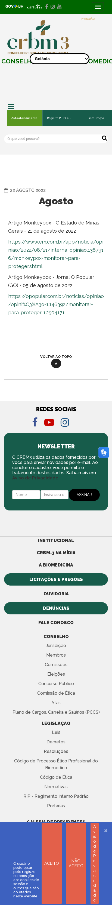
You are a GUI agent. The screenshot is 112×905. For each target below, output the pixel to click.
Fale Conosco (56, 622)
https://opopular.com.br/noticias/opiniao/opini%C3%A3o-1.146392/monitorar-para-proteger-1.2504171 (56, 304)
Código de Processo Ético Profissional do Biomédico (56, 764)
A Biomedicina (56, 565)
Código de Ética (56, 777)
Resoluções (56, 751)
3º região (88, 18)
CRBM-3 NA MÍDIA (56, 552)
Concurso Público (56, 683)
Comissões (56, 664)
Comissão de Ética (56, 693)
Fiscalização (96, 117)
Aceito (51, 863)
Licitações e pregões (56, 579)
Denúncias (56, 608)
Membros (56, 655)
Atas (56, 702)
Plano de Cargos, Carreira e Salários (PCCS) (56, 712)
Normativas (56, 786)
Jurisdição (56, 645)
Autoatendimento (24, 117)
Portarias (56, 805)
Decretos (56, 741)
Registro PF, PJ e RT (60, 117)
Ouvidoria (56, 593)
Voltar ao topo (56, 357)
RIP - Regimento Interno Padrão (56, 796)
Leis (56, 732)
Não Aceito (76, 863)
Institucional (56, 540)
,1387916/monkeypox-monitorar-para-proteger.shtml (56, 258)
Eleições (56, 674)
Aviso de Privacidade (35, 478)
